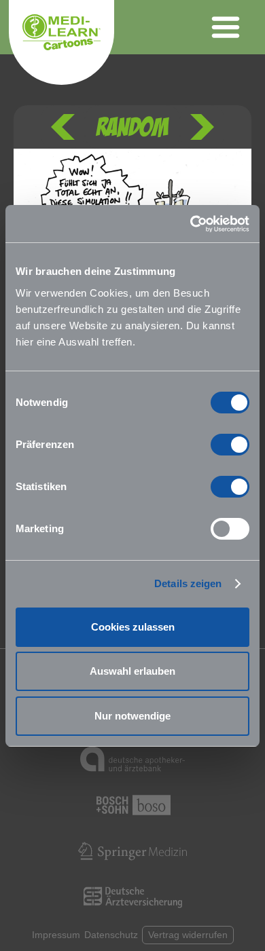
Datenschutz (111, 934)
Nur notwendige (132, 716)
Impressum (56, 934)
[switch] (230, 444)
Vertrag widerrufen (188, 934)
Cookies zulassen (133, 627)
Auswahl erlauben (132, 671)
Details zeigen (188, 583)
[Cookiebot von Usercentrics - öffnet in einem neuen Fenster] (190, 224)
